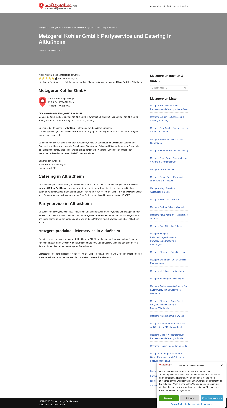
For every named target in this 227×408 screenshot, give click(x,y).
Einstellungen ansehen (212, 398)
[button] (221, 365)
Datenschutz (194, 404)
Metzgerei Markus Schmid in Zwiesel (167, 316)
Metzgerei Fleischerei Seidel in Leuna (167, 252)
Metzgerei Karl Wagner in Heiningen (167, 279)
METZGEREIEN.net (48, 401)
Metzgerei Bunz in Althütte (162, 169)
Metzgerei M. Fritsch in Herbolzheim (167, 271)
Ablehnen (190, 398)
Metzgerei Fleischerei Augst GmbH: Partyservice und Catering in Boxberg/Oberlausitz (166, 304)
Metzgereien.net (157, 6)
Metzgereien (44, 27)
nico (44, 50)
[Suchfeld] (185, 88)
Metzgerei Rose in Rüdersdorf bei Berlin (168, 346)
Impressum (206, 404)
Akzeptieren (169, 398)
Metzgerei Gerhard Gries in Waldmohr (167, 207)
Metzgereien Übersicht (177, 6)
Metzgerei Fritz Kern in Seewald (165, 199)
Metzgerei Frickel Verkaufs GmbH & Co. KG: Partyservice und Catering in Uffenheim (168, 290)
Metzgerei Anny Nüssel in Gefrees (166, 226)
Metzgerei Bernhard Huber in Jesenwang (169, 150)
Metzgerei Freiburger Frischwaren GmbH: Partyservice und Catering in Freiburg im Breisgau (167, 357)
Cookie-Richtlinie (179, 404)
